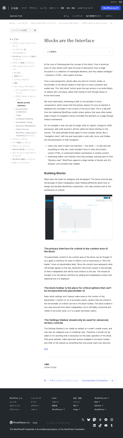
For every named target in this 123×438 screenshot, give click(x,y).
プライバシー (15, 409)
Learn (54, 398)
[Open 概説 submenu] (12, 83)
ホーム (12, 23)
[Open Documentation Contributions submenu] (14, 109)
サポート (55, 402)
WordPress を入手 (110, 8)
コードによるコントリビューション (26, 91)
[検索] (35, 30)
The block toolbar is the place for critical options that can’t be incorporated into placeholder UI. (77, 289)
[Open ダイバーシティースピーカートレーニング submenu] (11, 152)
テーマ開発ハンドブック (21, 142)
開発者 (54, 406)
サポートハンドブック (20, 163)
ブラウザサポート (19, 53)
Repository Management (26, 126)
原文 (46, 349)
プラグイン (35, 406)
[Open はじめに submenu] (12, 72)
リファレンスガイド (21, 79)
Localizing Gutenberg (24, 119)
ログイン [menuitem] (114, 2)
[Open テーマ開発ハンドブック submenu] (11, 142)
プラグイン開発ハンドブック (23, 63)
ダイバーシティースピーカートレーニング (24, 154)
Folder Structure (22, 129)
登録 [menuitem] (120, 2)
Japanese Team (16, 16)
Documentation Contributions (22, 110)
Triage (18, 115)
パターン (34, 409)
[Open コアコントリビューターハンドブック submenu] (11, 43)
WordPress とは (16, 398)
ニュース (13, 402)
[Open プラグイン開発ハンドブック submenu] (11, 62)
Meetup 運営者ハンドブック (23, 149)
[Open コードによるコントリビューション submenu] (14, 90)
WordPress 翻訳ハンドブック (23, 159)
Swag (76, 409)
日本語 (35, 423)
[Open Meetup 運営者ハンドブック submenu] (11, 149)
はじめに (17, 73)
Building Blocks (55, 173)
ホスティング (15, 406)
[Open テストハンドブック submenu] (11, 139)
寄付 (76, 406)
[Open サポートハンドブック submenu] (11, 162)
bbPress (99, 406)
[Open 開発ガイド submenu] (12, 76)
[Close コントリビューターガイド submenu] (12, 86)
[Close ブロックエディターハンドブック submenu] (11, 66)
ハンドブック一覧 (19, 49)
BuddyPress (100, 409)
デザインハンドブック (20, 146)
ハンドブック (23, 23)
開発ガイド (18, 76)
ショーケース (36, 398)
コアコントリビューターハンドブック (24, 44)
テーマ (33, 402)
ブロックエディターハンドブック (43, 23)
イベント (76, 402)
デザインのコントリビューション (94, 23)
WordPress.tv (58, 409)
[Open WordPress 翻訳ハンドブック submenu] (11, 159)
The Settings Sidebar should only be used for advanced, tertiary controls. (76, 321)
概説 (16, 83)
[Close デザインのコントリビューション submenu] (14, 96)
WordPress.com (102, 398)
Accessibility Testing (24, 122)
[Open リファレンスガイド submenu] (12, 79)
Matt (97, 402)
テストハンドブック (20, 139)
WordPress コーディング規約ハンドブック (24, 57)
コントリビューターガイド (69, 23)
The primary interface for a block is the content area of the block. (76, 250)
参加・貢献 (77, 398)
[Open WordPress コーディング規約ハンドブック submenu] (11, 56)
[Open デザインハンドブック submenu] (11, 146)
